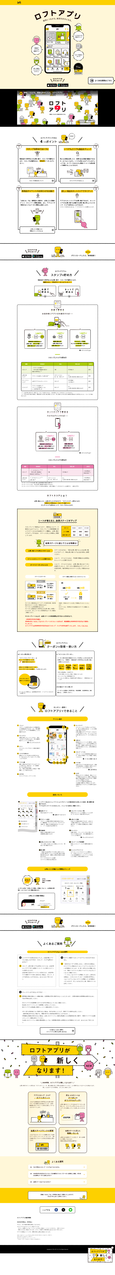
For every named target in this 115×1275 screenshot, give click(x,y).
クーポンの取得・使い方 (91, 759)
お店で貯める (93, 769)
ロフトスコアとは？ (86, 350)
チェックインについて (34, 742)
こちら (86, 626)
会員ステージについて (60, 814)
